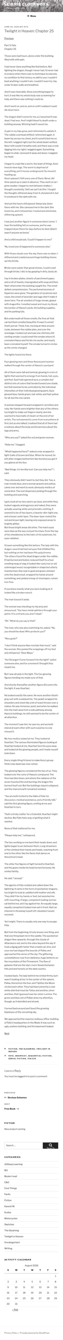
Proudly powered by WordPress (34, 1333)
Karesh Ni (9, 1206)
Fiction (13, 1049)
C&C (6, 1182)
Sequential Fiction (40, 1056)
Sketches (9, 1224)
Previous (9, 38)
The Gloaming (27, 1049)
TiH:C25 (32, 1059)
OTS (26, 27)
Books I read (10, 1176)
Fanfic (7, 1194)
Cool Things (10, 1188)
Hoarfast (21, 1056)
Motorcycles (10, 1218)
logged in (22, 1076)
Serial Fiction (17, 1059)
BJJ (6, 1170)
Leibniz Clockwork (26, 4)
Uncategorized (12, 1242)
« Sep (15, 1309)
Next (6, 1033)
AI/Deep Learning (13, 1164)
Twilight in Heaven (13, 1236)
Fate (11, 1056)
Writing (8, 1248)
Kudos (7, 1212)
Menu (33, 16)
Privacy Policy (11, 1333)
